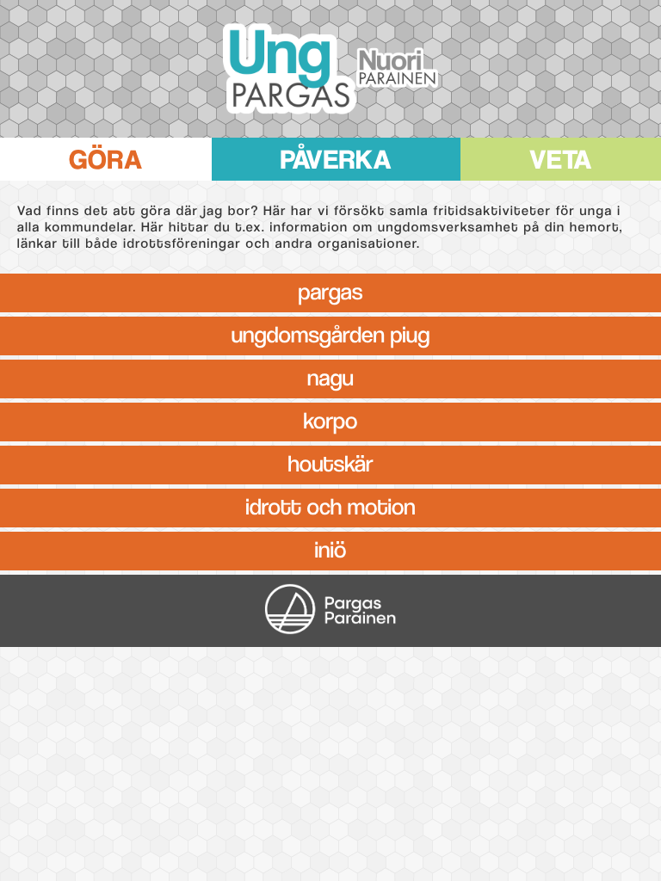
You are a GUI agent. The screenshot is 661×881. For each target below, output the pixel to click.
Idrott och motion (330, 504)
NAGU (330, 375)
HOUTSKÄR (330, 461)
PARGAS (331, 289)
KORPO (331, 418)
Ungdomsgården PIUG (331, 332)
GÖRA (106, 155)
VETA (560, 155)
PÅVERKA (336, 155)
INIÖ (331, 547)
